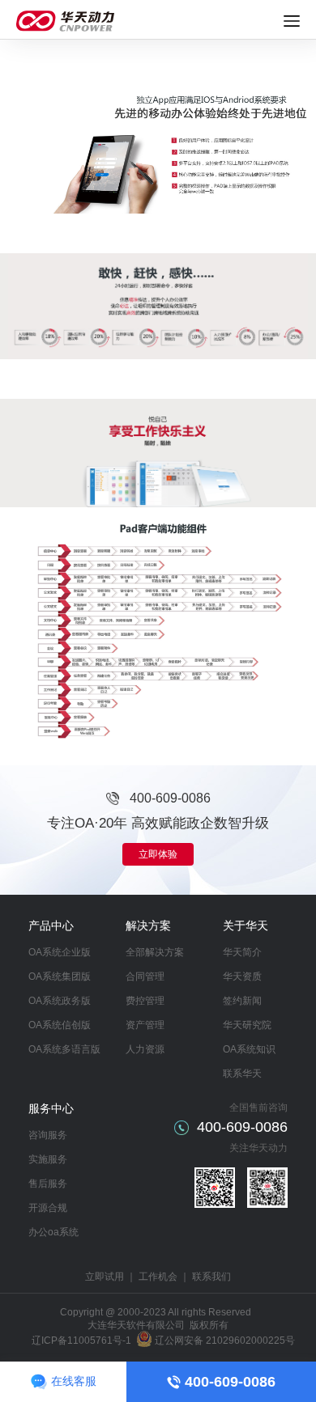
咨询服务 (47, 1135)
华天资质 (242, 976)
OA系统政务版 (59, 1000)
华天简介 (242, 952)
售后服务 (47, 1183)
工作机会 (158, 1276)
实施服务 (47, 1159)
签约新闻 (242, 1000)
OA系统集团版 (59, 976)
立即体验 (158, 854)
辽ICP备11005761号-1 (81, 1340)
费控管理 (145, 1000)
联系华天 (242, 1073)
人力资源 (145, 1049)
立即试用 (104, 1276)
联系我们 (211, 1276)
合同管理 (145, 976)
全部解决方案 (155, 952)
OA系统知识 (249, 1049)
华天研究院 (247, 1025)
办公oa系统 (53, 1232)
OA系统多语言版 (64, 1049)
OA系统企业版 (59, 952)
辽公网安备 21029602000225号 (225, 1340)
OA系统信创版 (59, 1025)
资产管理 (145, 1025)
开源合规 (47, 1208)
